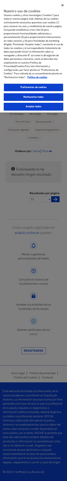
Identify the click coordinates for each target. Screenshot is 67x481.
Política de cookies (37, 77)
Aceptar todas (33, 106)
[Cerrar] (62, 5)
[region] (33, 56)
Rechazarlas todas (33, 97)
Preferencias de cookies (33, 87)
